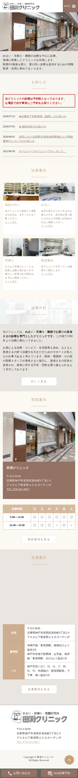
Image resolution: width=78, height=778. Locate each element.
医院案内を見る (39, 539)
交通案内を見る (39, 689)
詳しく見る (39, 381)
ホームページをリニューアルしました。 (42, 151)
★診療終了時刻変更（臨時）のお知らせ (42, 116)
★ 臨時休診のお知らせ (32, 126)
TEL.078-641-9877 (18, 489)
